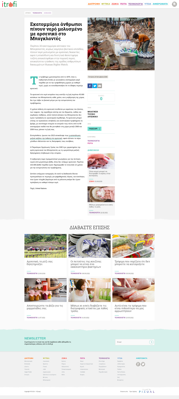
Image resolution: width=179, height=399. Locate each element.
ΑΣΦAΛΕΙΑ (47, 13)
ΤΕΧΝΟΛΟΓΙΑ (37, 13)
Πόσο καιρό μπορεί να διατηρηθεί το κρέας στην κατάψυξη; (101, 168)
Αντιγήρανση (121, 375)
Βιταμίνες (120, 380)
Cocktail (82, 372)
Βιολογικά (102, 369)
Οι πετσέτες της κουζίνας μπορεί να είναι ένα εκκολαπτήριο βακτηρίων (89, 255)
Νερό (81, 361)
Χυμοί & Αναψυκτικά (86, 364)
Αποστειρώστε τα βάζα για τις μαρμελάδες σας (45, 299)
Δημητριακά (46, 372)
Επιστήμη (102, 361)
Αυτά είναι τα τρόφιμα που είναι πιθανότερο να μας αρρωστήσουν (133, 299)
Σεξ (118, 377)
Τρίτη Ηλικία (121, 372)
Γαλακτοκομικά (66, 369)
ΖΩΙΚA (91, 181)
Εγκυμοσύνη (121, 366)
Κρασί (82, 366)
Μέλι (63, 375)
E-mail (99, 85)
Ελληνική (27, 364)
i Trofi (9, 4)
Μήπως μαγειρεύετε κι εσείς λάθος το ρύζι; (101, 200)
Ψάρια (64, 364)
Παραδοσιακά (103, 372)
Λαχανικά (46, 361)
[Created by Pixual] (147, 391)
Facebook (90, 85)
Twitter (94, 85)
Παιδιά (119, 369)
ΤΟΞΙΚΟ (91, 114)
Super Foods (28, 372)
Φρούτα (45, 364)
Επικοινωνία (124, 391)
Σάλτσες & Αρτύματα (49, 375)
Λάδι (44, 369)
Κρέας (64, 361)
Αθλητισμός (121, 364)
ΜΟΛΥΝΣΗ (93, 111)
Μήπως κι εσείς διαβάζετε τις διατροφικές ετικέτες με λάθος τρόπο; (89, 299)
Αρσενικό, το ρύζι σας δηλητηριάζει (45, 255)
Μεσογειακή (28, 361)
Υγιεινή (26, 369)
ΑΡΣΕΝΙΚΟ (93, 116)
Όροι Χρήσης (133, 391)
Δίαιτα (26, 366)
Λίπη (63, 372)
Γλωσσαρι (93, 129)
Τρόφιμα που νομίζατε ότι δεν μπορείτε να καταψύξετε (133, 255)
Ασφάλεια (102, 364)
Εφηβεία (120, 361)
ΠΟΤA (90, 143)
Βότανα (45, 377)
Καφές (82, 375)
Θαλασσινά (65, 366)
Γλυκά (45, 366)
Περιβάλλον (102, 366)
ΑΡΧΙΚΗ (28, 13)
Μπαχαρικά (46, 380)
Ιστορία (26, 375)
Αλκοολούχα (84, 369)
